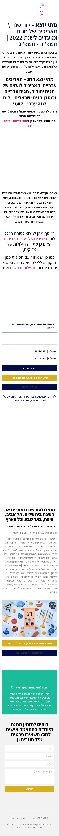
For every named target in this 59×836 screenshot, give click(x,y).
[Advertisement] (29, 159)
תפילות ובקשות (22, 268)
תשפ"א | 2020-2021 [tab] (45, 358)
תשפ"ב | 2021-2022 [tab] (45, 351)
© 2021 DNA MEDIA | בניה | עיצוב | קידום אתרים (29, 818)
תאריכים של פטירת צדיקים (26, 238)
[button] (25, 10)
